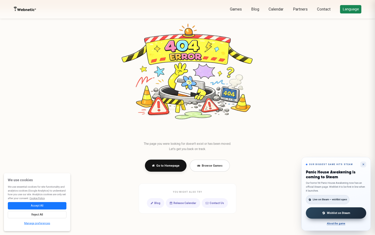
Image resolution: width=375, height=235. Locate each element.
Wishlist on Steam (338, 213)
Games (236, 9)
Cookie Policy (37, 198)
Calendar (276, 9)
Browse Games (212, 165)
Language (351, 9)
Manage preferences (37, 223)
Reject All (37, 214)
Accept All (37, 205)
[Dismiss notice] (363, 164)
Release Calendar (184, 203)
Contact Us (217, 203)
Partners (300, 9)
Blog (255, 9)
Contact (324, 9)
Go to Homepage (167, 165)
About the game (336, 223)
